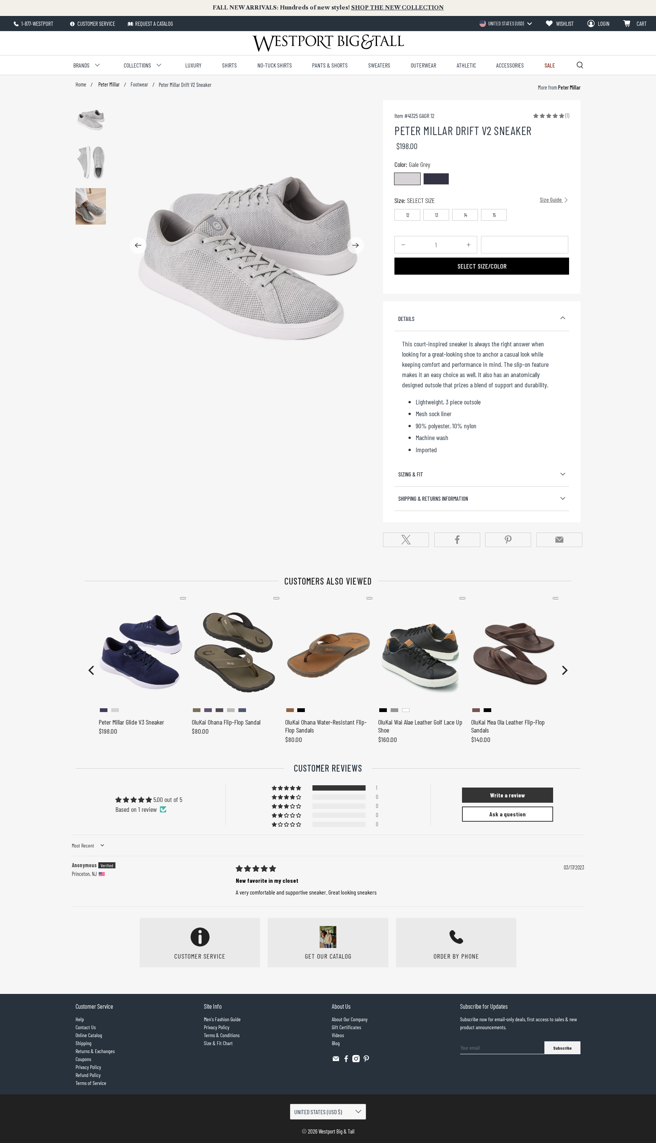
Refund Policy (88, 1075)
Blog (336, 1043)
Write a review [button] (507, 795)
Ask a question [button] (507, 814)
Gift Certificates (346, 1027)
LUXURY (193, 65)
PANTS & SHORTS (330, 65)
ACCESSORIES (510, 65)
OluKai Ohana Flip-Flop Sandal (226, 722)
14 (465, 215)
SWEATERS (379, 65)
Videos (338, 1035)
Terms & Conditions (222, 1035)
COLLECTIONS (137, 65)
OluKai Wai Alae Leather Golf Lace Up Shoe (420, 726)
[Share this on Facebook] (457, 540)
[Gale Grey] (407, 179)
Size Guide (551, 199)
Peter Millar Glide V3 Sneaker (131, 722)
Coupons (83, 1059)
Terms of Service (91, 1083)
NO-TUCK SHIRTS (274, 65)
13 (436, 215)
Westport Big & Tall (337, 1131)
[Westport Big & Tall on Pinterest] (366, 1060)
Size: (478, 200)
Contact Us (86, 1027)
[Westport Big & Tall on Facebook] (346, 1060)
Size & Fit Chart (218, 1043)
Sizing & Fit (410, 474)
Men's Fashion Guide (222, 1019)
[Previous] (138, 245)
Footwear (139, 84)
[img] (256, 868)
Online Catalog (89, 1035)
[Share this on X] (406, 540)
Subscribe (562, 1047)
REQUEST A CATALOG (154, 23)
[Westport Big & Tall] (328, 43)
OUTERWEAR (423, 65)
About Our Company (349, 1019)
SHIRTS (229, 65)
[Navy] (436, 179)
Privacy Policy (88, 1067)
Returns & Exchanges (95, 1051)
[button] (548, 115)
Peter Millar (108, 84)
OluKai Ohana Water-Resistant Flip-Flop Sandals (326, 726)
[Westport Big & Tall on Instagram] (356, 1060)
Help (80, 1019)
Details (406, 318)
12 (407, 215)
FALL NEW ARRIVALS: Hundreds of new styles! (328, 7)
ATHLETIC (466, 65)
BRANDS (81, 65)
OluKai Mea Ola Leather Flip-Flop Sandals (508, 726)
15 (494, 215)
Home (81, 84)
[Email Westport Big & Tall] (336, 1060)
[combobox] (505, 23)
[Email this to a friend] (559, 540)
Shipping (83, 1043)
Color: (412, 164)
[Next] (355, 245)
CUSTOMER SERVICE (95, 23)
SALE (549, 65)
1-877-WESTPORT (36, 23)
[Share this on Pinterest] (508, 540)
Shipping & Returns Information (433, 498)
